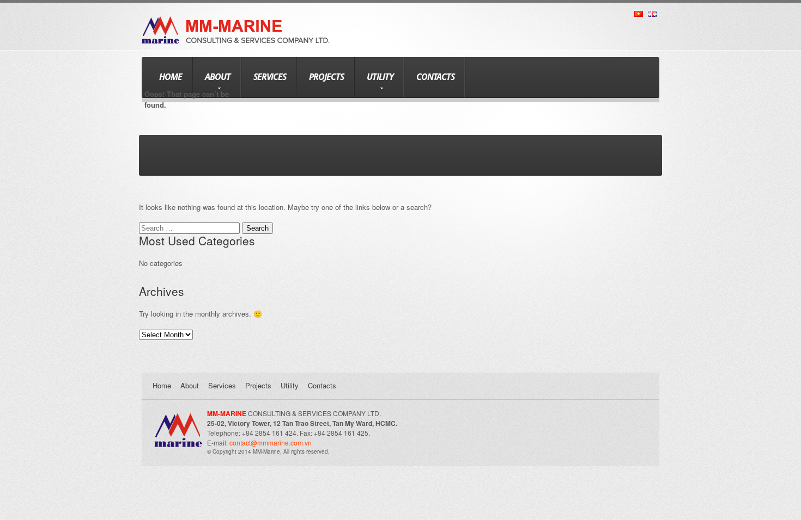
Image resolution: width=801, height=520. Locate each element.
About (217, 77)
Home (170, 77)
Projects (326, 77)
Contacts (435, 77)
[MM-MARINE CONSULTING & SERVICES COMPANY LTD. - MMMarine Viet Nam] (236, 21)
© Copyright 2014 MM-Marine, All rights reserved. (268, 451)
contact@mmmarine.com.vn (270, 442)
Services (269, 77)
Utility (380, 77)
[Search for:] (190, 227)
